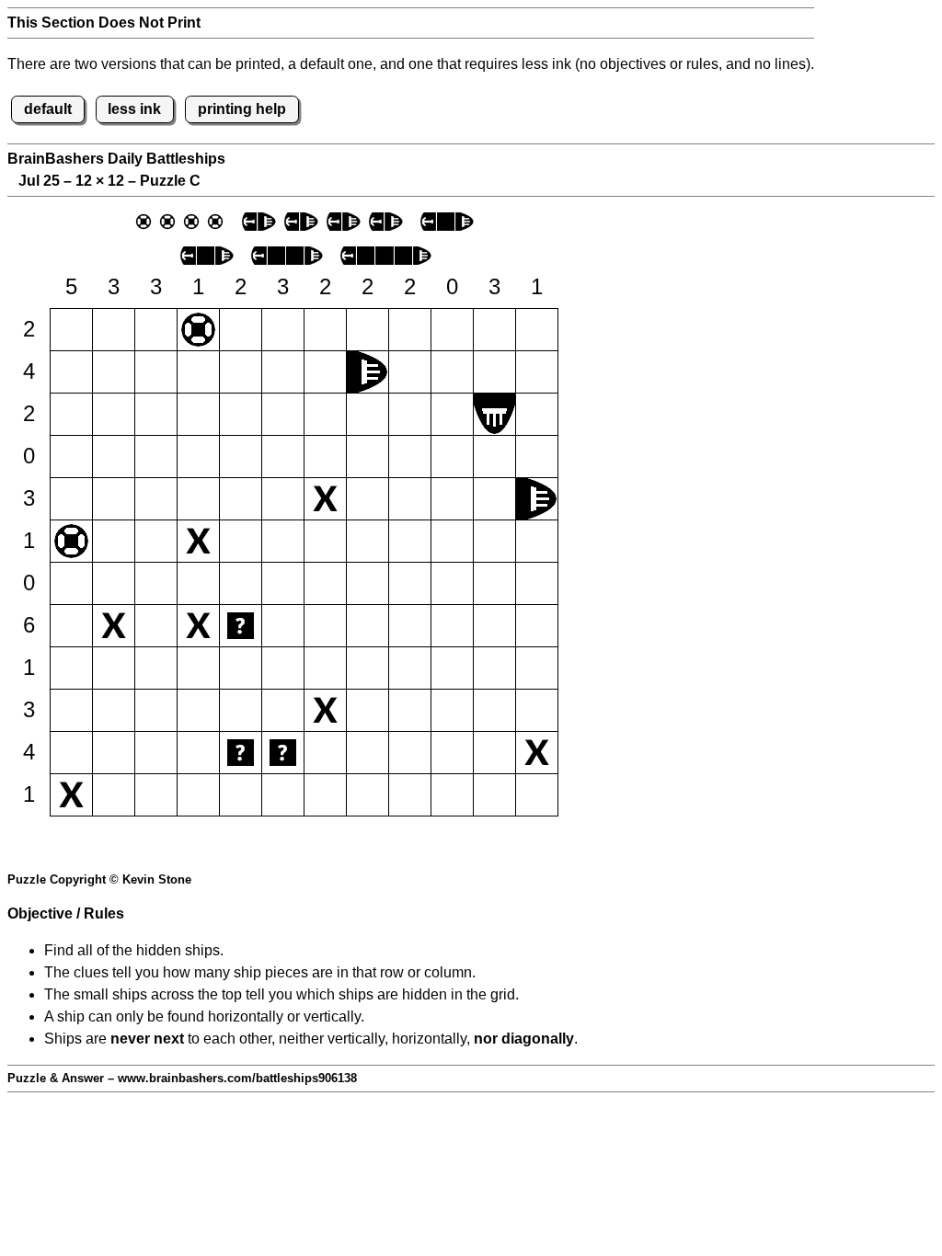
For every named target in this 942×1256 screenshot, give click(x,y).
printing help (242, 109)
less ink (134, 109)
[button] (71, 329)
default (48, 109)
